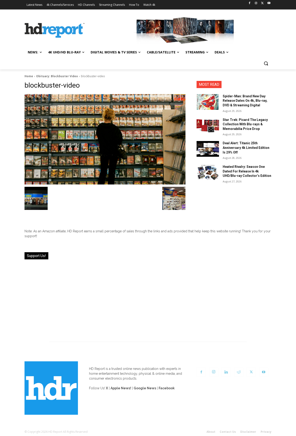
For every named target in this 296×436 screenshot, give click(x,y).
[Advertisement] (148, 297)
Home (29, 76)
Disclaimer (248, 432)
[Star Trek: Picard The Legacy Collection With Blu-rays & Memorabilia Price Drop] (208, 125)
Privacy (266, 432)
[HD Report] (55, 30)
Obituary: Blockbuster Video (57, 76)
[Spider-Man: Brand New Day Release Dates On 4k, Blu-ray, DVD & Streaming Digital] (208, 102)
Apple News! (121, 388)
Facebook (167, 388)
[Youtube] (268, 3)
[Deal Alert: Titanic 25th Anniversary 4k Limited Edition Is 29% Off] (208, 149)
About (211, 432)
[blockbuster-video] (105, 139)
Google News (145, 388)
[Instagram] (256, 3)
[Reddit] (238, 372)
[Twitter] (262, 3)
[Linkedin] (226, 372)
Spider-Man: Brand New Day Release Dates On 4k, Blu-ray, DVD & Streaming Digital (245, 100)
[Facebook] (249, 3)
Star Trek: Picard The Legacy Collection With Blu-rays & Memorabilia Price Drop (245, 124)
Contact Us (228, 432)
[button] (265, 63)
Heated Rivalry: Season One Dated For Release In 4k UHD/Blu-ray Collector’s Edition (247, 171)
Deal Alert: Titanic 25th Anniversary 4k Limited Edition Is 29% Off (246, 147)
